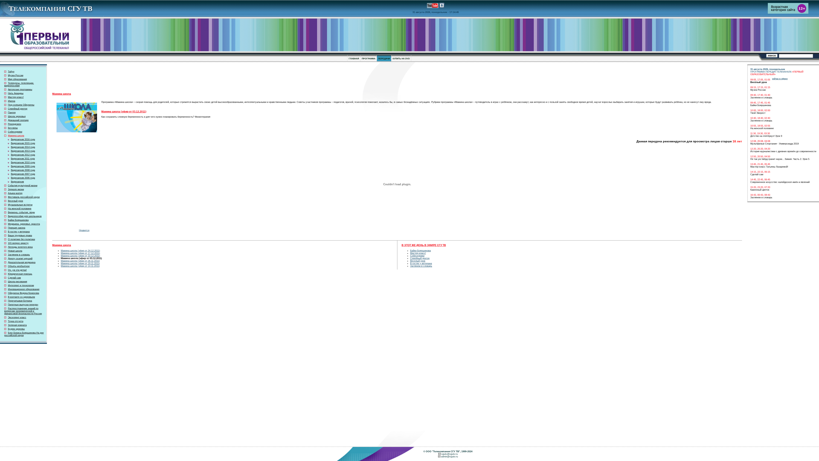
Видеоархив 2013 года (23, 151)
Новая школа (15, 250)
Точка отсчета (15, 321)
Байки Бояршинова (18, 220)
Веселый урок (15, 201)
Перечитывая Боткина (20, 300)
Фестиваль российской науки (24, 197)
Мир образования (17, 79)
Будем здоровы (16, 329)
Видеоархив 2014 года (23, 147)
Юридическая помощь (20, 274)
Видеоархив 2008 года (23, 170)
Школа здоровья (17, 116)
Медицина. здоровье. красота (24, 224)
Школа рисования (17, 281)
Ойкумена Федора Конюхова (23, 293)
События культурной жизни (22, 185)
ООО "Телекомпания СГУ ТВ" (443, 451)
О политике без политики (21, 239)
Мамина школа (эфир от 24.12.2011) (80, 250)
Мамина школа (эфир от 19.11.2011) (80, 263)
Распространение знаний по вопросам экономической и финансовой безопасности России (23, 311)
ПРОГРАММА (368, 58)
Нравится (84, 230)
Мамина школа (16, 135)
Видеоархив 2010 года (23, 162)
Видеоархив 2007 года (23, 174)
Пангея (12, 112)
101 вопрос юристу (18, 243)
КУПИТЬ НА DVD (401, 58)
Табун (11, 71)
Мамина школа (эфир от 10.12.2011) (80, 255)
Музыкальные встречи (20, 204)
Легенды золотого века (20, 247)
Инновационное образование (23, 289)
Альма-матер (15, 193)
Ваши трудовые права (20, 235)
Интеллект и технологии (21, 285)
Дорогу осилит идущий (20, 258)
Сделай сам (14, 277)
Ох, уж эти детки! (17, 270)
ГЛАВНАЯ (354, 58)
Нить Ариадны (15, 93)
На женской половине (19, 208)
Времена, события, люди (21, 212)
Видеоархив (17, 181)
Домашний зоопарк (18, 120)
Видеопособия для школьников (25, 216)
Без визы (13, 128)
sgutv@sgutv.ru (449, 454)
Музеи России (15, 75)
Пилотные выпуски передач (23, 304)
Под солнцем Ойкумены (21, 105)
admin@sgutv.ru (449, 456)
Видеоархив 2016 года (23, 139)
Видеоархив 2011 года (23, 158)
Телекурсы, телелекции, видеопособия (19, 84)
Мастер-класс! (16, 97)
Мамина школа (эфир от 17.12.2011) (80, 253)
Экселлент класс (17, 317)
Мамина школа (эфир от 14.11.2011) (80, 266)
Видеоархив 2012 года (23, 154)
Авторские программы (20, 89)
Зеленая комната (17, 325)
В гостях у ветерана (19, 231)
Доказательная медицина (21, 262)
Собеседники (15, 131)
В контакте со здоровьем (21, 297)
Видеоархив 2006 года (23, 178)
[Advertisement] (156, 77)
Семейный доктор (17, 108)
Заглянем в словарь (19, 254)
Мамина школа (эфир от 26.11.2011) (80, 261)
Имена (11, 101)
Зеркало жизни (16, 189)
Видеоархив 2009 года (23, 166)
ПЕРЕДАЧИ (384, 58)
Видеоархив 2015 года (23, 143)
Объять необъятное (19, 266)
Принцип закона (16, 227)
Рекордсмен (14, 124)
